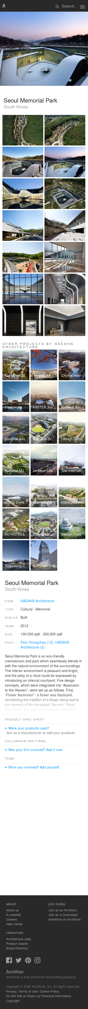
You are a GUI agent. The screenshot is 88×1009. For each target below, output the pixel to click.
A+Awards (13, 914)
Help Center (14, 923)
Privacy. (12, 991)
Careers (11, 919)
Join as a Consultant (62, 914)
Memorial (43, 609)
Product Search (17, 943)
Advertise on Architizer (64, 919)
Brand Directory (17, 948)
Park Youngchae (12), (38, 642)
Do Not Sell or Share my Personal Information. (39, 995)
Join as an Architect (62, 910)
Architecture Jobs (18, 939)
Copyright (13, 1000)
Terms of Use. (29, 991)
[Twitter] (19, 962)
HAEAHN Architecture (37, 600)
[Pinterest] (28, 962)
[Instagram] (37, 962)
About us (12, 910)
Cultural (27, 609)
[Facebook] (9, 962)
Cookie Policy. (50, 991)
